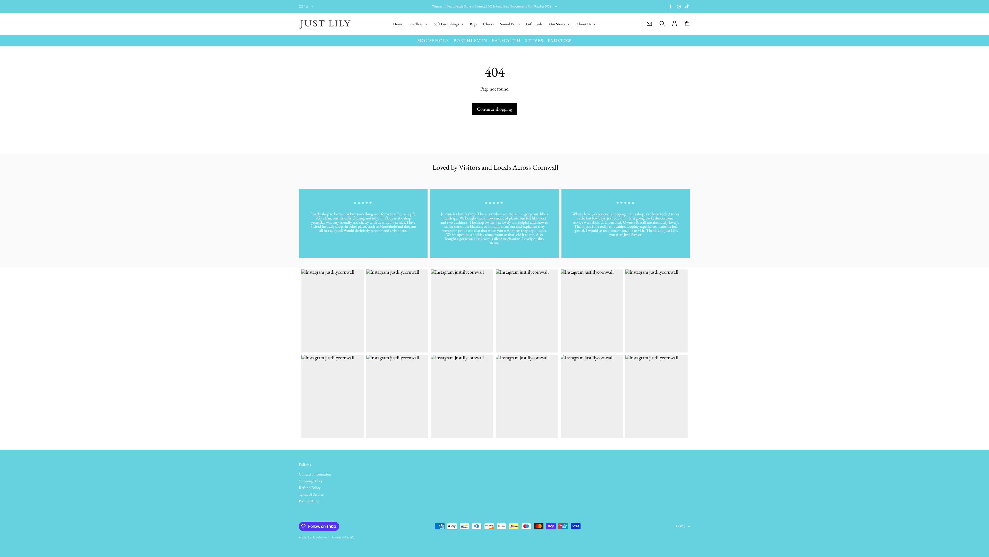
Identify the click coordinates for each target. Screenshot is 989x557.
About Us (584, 24)
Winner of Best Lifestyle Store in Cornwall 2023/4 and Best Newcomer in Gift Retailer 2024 (491, 6)
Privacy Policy (309, 501)
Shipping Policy (311, 481)
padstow (560, 40)
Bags (473, 24)
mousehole (433, 40)
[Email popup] (649, 24)
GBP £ (303, 6)
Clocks (488, 24)
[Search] (662, 24)
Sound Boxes (510, 24)
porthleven (471, 40)
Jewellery (416, 24)
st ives (534, 40)
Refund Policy (310, 488)
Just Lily (313, 537)
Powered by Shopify (343, 537)
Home (398, 24)
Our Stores (557, 24)
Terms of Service (311, 495)
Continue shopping (494, 109)
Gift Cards (534, 24)
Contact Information (315, 474)
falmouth (506, 40)
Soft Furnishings (447, 24)
